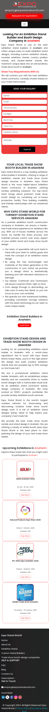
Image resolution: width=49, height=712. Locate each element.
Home (4, 640)
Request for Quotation (24, 15)
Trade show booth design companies (20, 657)
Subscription (7, 678)
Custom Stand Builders (13, 653)
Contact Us (7, 673)
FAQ (3, 665)
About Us (6, 644)
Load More (24, 325)
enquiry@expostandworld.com (24, 10)
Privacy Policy (23, 708)
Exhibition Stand (9, 648)
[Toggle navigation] (24, 24)
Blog (3, 669)
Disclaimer (36, 708)
